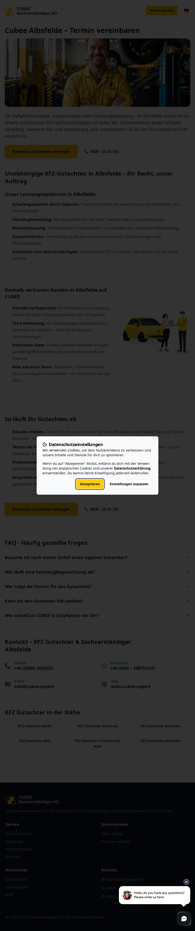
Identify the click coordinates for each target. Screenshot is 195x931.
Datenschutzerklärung (132, 468)
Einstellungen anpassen (129, 484)
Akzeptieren (90, 484)
